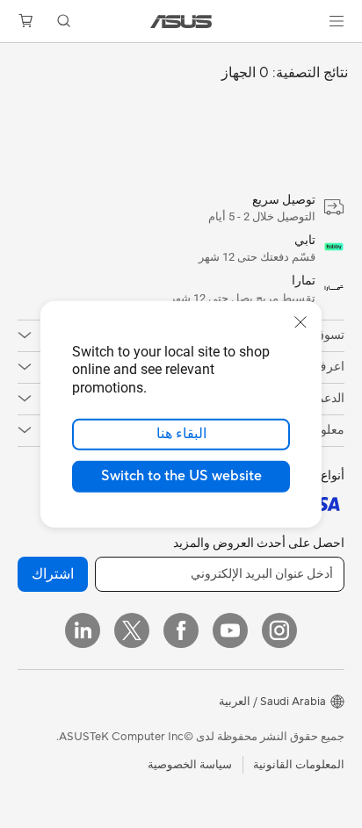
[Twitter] (131, 630)
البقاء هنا (181, 434)
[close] (300, 321)
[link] (181, 21)
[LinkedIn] (82, 630)
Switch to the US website (181, 476)
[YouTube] (230, 630)
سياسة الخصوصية (190, 765)
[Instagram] (279, 630)
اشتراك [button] (53, 574)
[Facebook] (181, 630)
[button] (336, 21)
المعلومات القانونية (298, 765)
